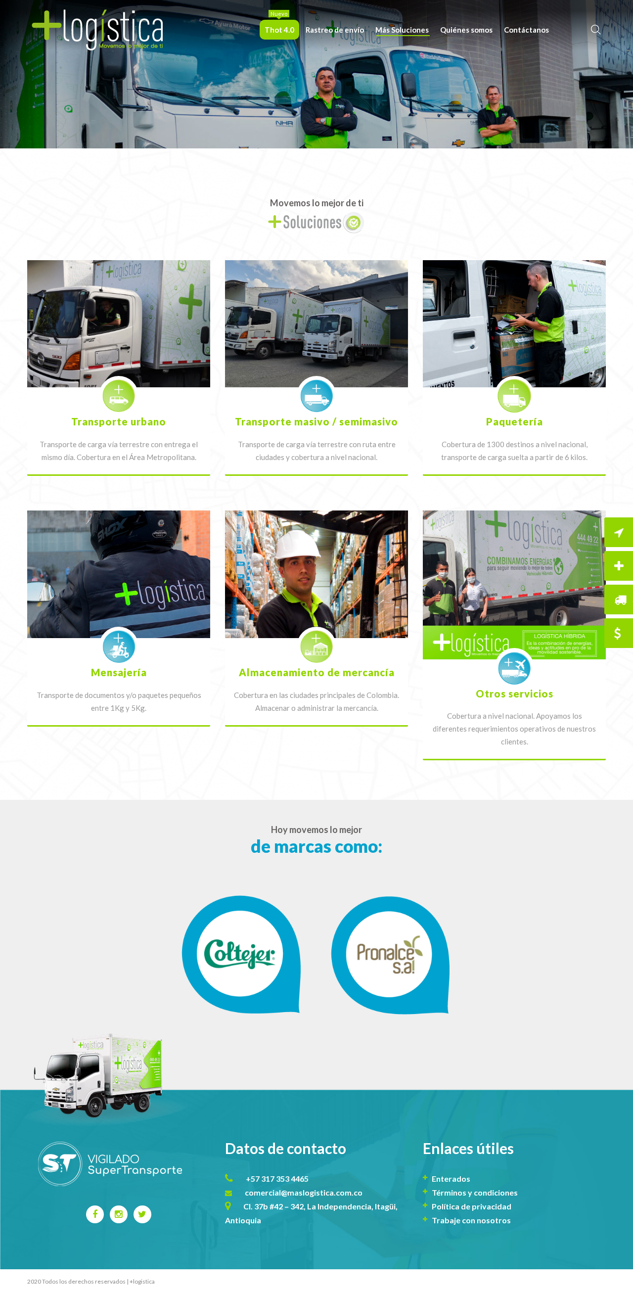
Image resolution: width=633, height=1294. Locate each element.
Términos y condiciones (475, 1192)
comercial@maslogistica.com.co (303, 1192)
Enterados (451, 1178)
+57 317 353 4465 (277, 1178)
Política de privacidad (471, 1206)
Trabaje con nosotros (471, 1220)
